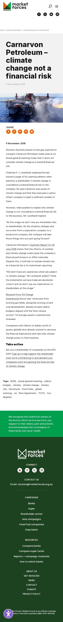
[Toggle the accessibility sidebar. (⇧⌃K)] (8, 613)
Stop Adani (31, 529)
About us (31, 571)
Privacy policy (31, 593)
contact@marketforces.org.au (35, 484)
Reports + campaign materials (31, 556)
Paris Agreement (27, 393)
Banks (31, 503)
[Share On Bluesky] (32, 132)
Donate (31, 589)
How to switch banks (31, 561)
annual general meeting (30, 381)
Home (2, 30)
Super (31, 508)
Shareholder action (31, 513)
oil (15, 393)
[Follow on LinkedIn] (51, 14)
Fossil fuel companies (31, 524)
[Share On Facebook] (8, 132)
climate (17, 385)
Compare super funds (31, 551)
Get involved (31, 575)
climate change (31, 385)
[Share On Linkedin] (20, 132)
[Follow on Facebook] (39, 14)
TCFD (41, 393)
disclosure (14, 389)
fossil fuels (27, 389)
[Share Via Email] (26, 132)
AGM (13, 381)
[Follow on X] (45, 14)
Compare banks (31, 545)
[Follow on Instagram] (57, 14)
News (31, 580)
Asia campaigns (31, 519)
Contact (31, 584)
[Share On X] (14, 132)
